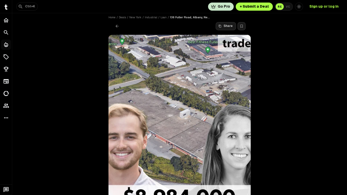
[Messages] (6, 190)
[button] (6, 57)
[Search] (6, 32)
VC (288, 6)
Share (228, 26)
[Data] (6, 93)
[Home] (6, 20)
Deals (122, 17)
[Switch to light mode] (299, 7)
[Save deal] (242, 26)
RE (280, 6)
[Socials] (6, 106)
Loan (164, 17)
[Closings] (6, 45)
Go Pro (224, 6)
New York (135, 17)
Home (112, 17)
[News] (6, 81)
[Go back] (117, 26)
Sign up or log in (324, 6)
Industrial (151, 17)
